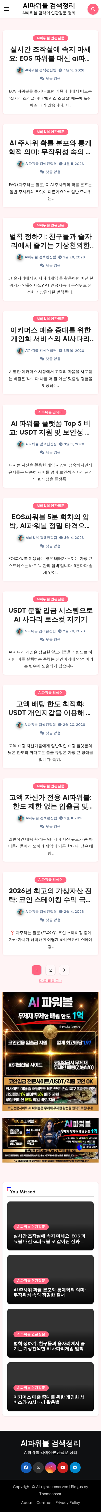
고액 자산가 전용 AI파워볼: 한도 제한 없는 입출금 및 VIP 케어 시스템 (50, 806)
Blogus (77, 1486)
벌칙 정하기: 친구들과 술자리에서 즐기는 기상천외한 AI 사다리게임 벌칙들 (50, 245)
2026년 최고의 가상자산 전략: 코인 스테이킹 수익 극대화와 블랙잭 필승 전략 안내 (51, 900)
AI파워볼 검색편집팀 (40, 70)
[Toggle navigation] (6, 9)
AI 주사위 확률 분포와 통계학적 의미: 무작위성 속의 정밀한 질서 (51, 152)
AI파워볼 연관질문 (50, 38)
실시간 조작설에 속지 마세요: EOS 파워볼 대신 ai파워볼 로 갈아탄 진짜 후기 (50, 58)
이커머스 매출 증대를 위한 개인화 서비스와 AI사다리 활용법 (50, 339)
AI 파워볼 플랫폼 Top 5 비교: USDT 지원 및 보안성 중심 (50, 432)
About (27, 1502)
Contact (44, 1502)
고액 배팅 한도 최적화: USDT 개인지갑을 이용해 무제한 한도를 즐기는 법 (50, 713)
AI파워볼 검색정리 (49, 5)
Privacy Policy (68, 1502)
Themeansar (50, 1493)
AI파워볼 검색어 (50, 412)
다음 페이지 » (50, 980)
